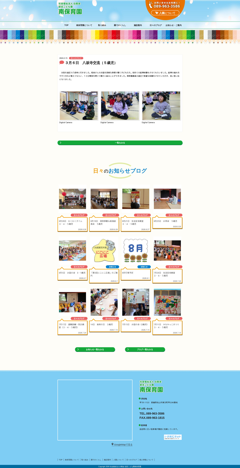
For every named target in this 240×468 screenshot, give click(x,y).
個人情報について (146, 460)
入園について (118, 460)
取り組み (102, 25)
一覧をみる (120, 143)
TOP (66, 25)
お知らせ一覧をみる (95, 349)
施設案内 (138, 25)
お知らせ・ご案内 (174, 25)
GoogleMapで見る (123, 444)
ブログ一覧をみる (145, 349)
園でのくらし (120, 25)
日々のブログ (156, 25)
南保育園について (84, 25)
